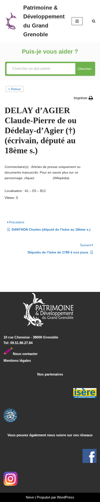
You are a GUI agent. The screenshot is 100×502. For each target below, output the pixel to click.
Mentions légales (17, 360)
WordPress (65, 497)
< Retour (14, 89)
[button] (83, 98)
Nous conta (22, 353)
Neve (30, 497)
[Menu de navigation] (77, 21)
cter (34, 353)
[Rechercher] (93, 21)
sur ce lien (43, 178)
